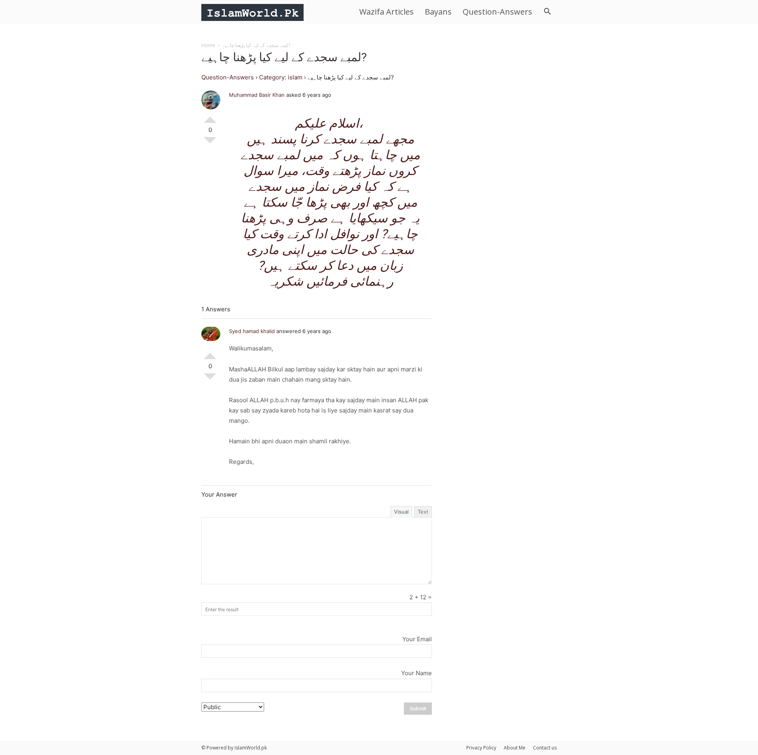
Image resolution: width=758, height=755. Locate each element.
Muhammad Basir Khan (257, 95)
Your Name (416, 673)
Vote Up (210, 116)
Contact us (545, 747)
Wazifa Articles (386, 11)
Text (423, 511)
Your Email (417, 639)
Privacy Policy (481, 747)
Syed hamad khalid (252, 331)
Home (208, 45)
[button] (547, 12)
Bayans (438, 11)
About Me (514, 747)
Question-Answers (497, 11)
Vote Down (210, 143)
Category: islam (280, 77)
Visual (401, 511)
